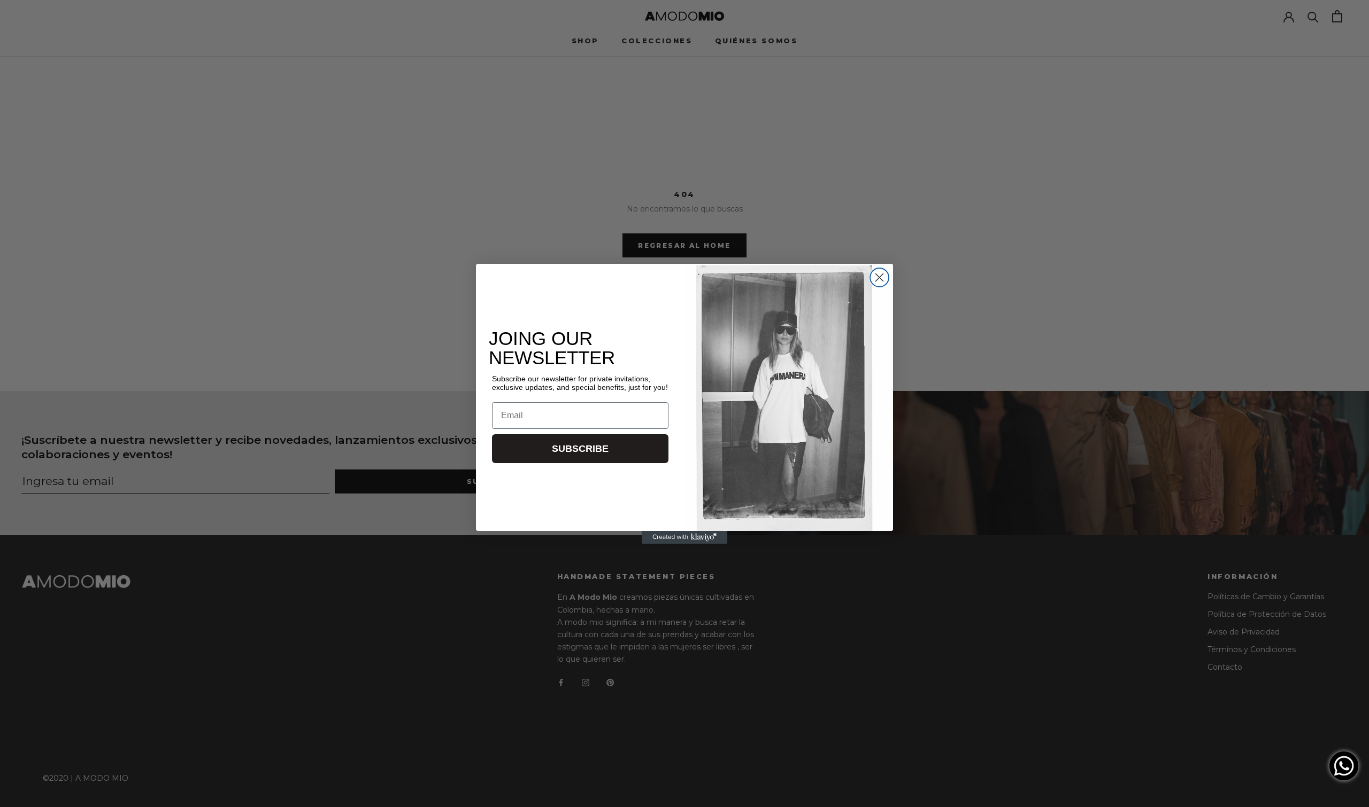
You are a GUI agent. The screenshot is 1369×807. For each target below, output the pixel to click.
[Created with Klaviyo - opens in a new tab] (684, 537)
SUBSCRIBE (580, 448)
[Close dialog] (879, 277)
